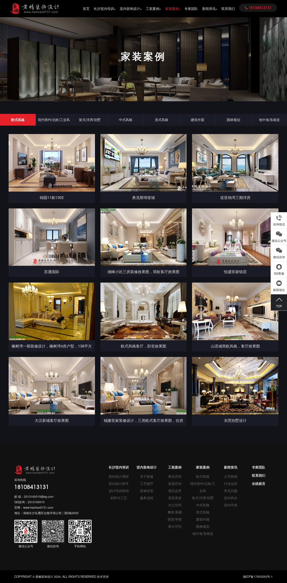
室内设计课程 (119, 476)
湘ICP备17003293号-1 (258, 576)
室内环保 (230, 505)
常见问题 (230, 490)
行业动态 (230, 483)
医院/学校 (175, 519)
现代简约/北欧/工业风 (54, 119)
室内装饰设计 (130, 8)
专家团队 (191, 8)
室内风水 (230, 497)
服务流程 (146, 497)
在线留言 (258, 483)
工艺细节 (146, 483)
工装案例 (152, 8)
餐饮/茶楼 (175, 512)
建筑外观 (197, 119)
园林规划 (233, 119)
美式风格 (161, 119)
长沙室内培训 (104, 8)
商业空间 (175, 476)
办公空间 (175, 505)
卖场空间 (175, 483)
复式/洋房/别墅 (90, 119)
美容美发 (175, 497)
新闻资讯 (209, 8)
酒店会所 (175, 490)
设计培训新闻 (119, 490)
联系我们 (228, 8)
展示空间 (175, 526)
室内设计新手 (119, 483)
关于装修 (146, 476)
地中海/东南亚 (202, 533)
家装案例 (172, 8)
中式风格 (125, 119)
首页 (86, 8)
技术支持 (103, 576)
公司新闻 (230, 476)
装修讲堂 (146, 490)
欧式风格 (18, 119)
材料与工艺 (118, 497)
